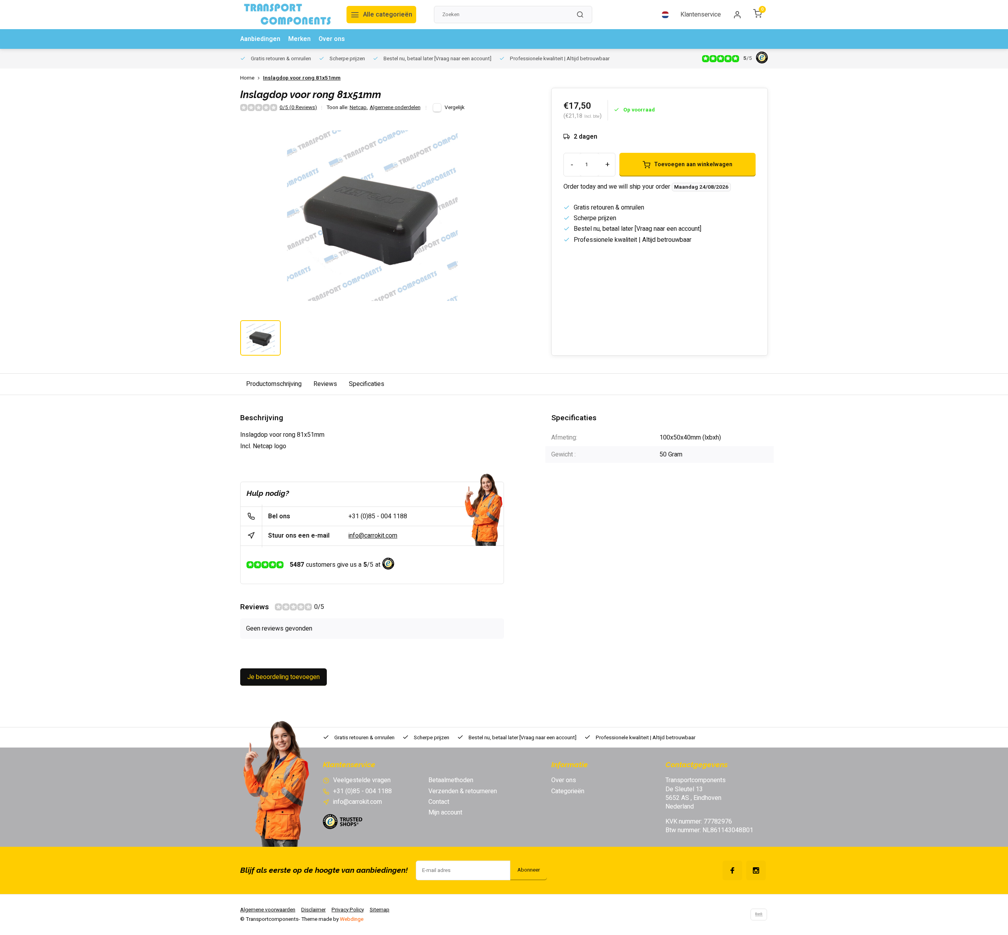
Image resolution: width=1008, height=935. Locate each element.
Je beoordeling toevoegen (283, 677)
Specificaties (366, 384)
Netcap (359, 107)
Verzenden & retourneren (462, 791)
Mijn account (445, 812)
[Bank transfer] (758, 914)
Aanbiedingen (260, 39)
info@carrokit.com (372, 535)
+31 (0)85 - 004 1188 (377, 516)
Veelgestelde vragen (362, 780)
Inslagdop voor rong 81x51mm (302, 78)
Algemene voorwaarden (267, 910)
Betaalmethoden (450, 780)
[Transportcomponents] (287, 14)
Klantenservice (700, 14)
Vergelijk (455, 107)
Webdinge (351, 919)
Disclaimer (313, 910)
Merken (299, 39)
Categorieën (567, 791)
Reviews (325, 384)
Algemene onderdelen (395, 107)
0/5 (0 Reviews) (298, 107)
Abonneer (528, 870)
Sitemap (379, 910)
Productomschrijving (274, 384)
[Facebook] (732, 870)
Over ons (332, 39)
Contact (438, 802)
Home (247, 78)
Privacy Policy (348, 910)
